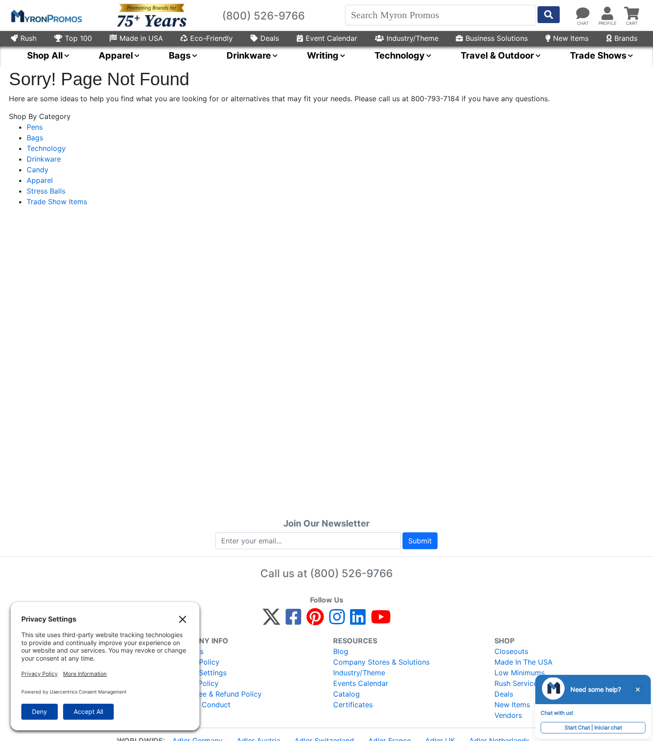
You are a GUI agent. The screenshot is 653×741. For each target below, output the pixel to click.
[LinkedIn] (357, 620)
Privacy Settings (199, 672)
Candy (37, 169)
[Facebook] (293, 620)
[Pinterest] (315, 620)
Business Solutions (497, 38)
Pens (35, 127)
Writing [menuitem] (322, 55)
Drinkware (44, 159)
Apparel (40, 180)
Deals (269, 38)
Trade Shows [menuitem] (598, 55)
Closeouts (511, 651)
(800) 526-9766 (351, 573)
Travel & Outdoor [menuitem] (497, 55)
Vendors (508, 715)
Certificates (353, 704)
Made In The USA (523, 662)
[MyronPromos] (46, 16)
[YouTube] (381, 620)
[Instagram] (336, 620)
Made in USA (141, 38)
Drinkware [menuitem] (249, 55)
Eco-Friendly (211, 38)
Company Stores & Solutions (381, 662)
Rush (28, 38)
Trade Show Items (57, 201)
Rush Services (517, 683)
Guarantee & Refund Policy (217, 693)
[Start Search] (549, 14)
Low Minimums (519, 672)
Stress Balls (46, 190)
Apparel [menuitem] (116, 55)
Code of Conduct (201, 704)
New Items (571, 38)
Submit (420, 540)
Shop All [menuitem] (45, 55)
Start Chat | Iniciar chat (593, 727)
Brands (625, 38)
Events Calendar (360, 683)
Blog (340, 651)
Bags (35, 137)
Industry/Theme (412, 38)
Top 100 (78, 38)
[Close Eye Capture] (637, 689)
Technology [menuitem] (399, 55)
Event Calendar (331, 38)
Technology (46, 148)
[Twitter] (271, 620)
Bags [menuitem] (180, 55)
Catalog (346, 693)
